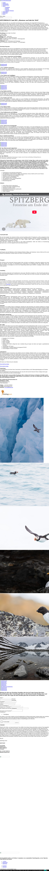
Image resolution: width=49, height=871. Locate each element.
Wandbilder (7, 7)
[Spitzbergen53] (3, 687)
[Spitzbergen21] (3, 72)
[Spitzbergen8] (3, 682)
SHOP (4, 6)
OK (45, 870)
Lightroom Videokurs (9, 10)
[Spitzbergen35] (3, 142)
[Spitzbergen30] (3, 103)
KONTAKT (5, 12)
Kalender (7, 8)
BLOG (4, 14)
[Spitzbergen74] (3, 88)
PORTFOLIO (5, 3)
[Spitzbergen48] (3, 64)
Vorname (13, 698)
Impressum (5, 863)
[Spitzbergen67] (3, 73)
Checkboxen (3, 712)
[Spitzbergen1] (3, 684)
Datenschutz (5, 862)
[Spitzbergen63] (3, 145)
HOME (4, 2)
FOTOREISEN (6, 5)
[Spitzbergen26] (3, 120)
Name (1, 697)
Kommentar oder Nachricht (6, 710)
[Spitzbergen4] (3, 685)
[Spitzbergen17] (3, 683)
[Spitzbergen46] (3, 122)
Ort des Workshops (4, 705)
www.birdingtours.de (8, 387)
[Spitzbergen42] (3, 123)
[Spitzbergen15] (3, 688)
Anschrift (2, 701)
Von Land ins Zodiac (4, 366)
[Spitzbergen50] (3, 65)
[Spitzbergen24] (3, 680)
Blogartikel (8, 284)
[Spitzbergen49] (22, 462)
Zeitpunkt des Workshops (5, 706)
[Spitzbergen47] (3, 121)
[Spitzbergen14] (3, 85)
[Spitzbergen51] (3, 104)
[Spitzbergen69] (3, 143)
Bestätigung (6, 714)
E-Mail (2, 702)
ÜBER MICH (5, 11)
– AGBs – (5, 861)
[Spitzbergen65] (3, 144)
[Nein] (46, 870)
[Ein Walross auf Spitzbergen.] (6, 686)
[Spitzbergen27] (3, 86)
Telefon (1, 704)
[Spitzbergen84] (3, 87)
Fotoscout (7, 9)
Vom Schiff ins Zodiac (4, 364)
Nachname (14, 700)
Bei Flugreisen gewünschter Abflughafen (8, 708)
